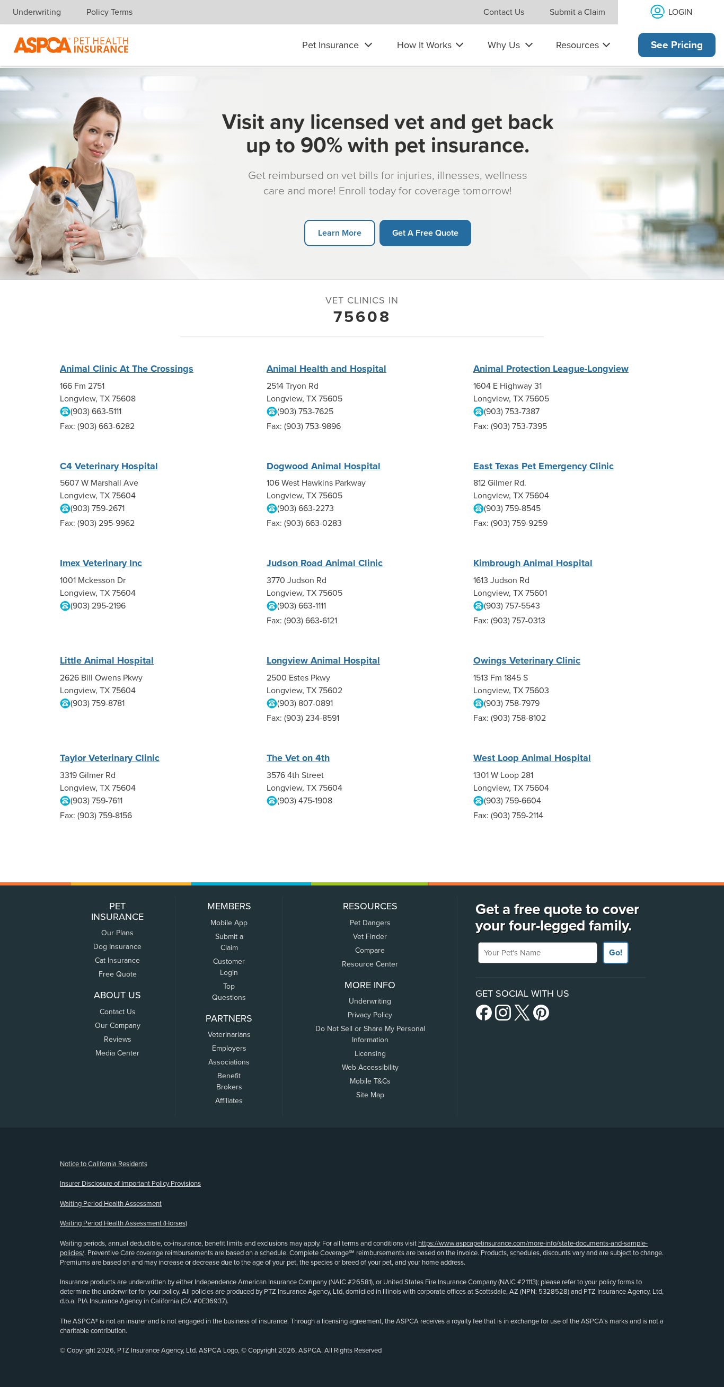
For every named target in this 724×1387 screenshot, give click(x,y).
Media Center (117, 1053)
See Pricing (677, 45)
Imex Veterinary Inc (101, 563)
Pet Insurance (330, 45)
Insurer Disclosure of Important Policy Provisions (130, 1183)
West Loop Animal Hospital (532, 758)
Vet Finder (370, 936)
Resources (577, 45)
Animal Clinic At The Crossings (126, 368)
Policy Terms (109, 12)
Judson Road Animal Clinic (325, 563)
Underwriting (37, 12)
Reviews (117, 1039)
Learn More (339, 233)
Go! (615, 952)
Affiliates (229, 1100)
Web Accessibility (370, 1067)
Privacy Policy (370, 1014)
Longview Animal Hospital (323, 660)
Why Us (504, 45)
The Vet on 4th (298, 758)
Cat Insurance (117, 960)
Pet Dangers (370, 922)
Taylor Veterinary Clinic (110, 758)
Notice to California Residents (103, 1164)
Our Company (117, 1025)
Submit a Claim (577, 12)
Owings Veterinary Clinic (526, 660)
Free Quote (118, 974)
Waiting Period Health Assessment (111, 1204)
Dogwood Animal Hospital (324, 466)
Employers (229, 1048)
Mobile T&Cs (370, 1081)
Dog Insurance (117, 946)
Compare (370, 950)
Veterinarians (229, 1034)
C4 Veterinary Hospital (109, 466)
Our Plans (117, 932)
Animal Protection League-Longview (551, 368)
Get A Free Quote (425, 233)
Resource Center (370, 964)
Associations (229, 1062)
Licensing (370, 1053)
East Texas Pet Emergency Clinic (543, 466)
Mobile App (229, 922)
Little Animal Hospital (107, 660)
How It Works (424, 45)
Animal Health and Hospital (326, 368)
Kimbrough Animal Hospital (533, 563)
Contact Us (503, 12)
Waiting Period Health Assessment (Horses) (123, 1223)
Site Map (370, 1094)
